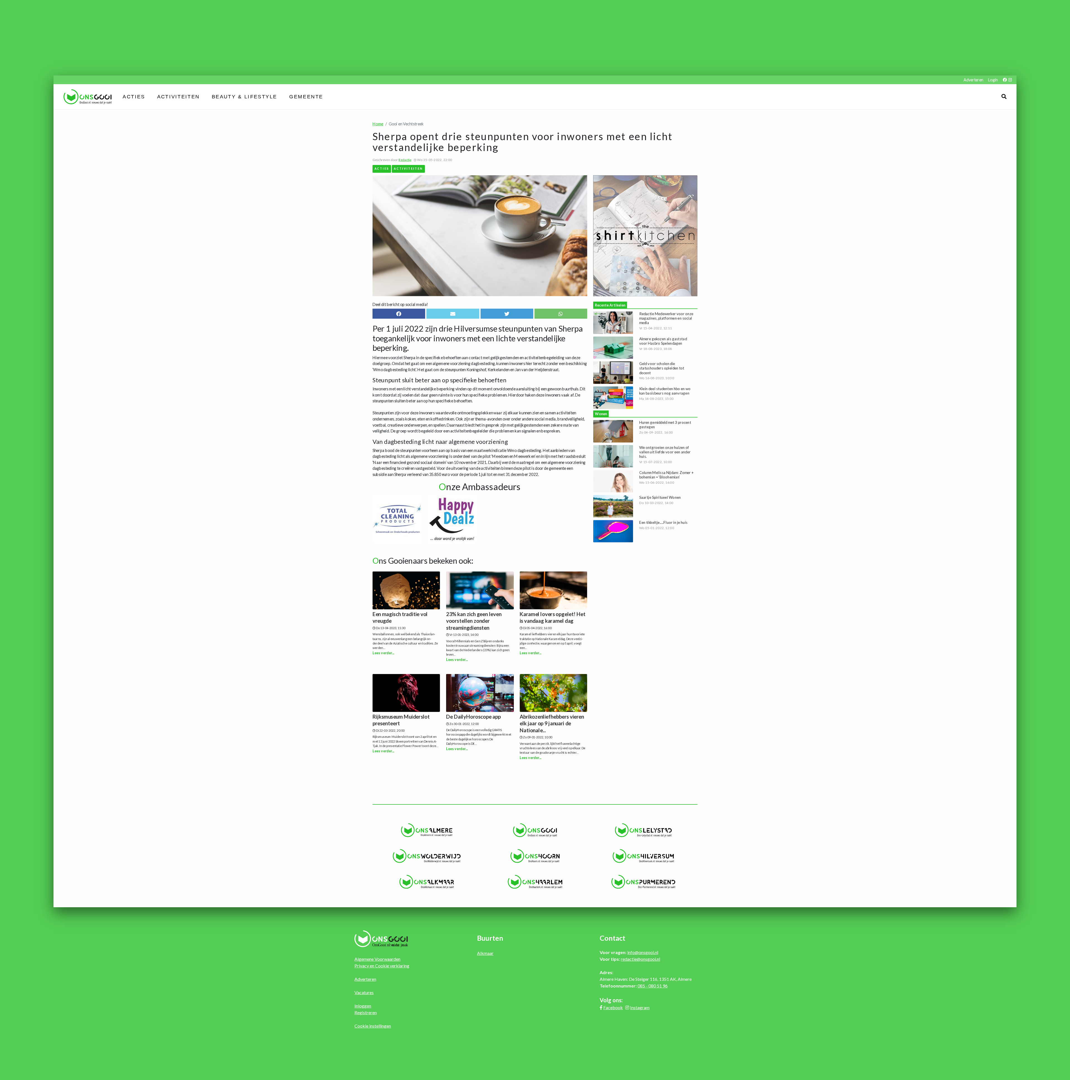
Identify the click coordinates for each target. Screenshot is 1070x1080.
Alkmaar (485, 953)
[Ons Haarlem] (535, 882)
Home (378, 123)
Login (993, 79)
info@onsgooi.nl (642, 952)
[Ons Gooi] (535, 830)
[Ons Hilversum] (643, 856)
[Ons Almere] (427, 830)
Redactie (404, 160)
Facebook (613, 1007)
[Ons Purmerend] (643, 882)
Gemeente (306, 96)
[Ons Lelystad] (643, 830)
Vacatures (364, 992)
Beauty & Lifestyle (244, 96)
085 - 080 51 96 (653, 985)
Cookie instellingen (372, 1025)
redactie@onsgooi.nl (640, 959)
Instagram (640, 1007)
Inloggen (362, 1005)
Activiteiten (178, 96)
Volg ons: (611, 1000)
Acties (134, 96)
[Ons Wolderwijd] (427, 856)
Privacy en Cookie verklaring (381, 965)
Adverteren (973, 79)
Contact (612, 938)
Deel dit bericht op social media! (400, 304)
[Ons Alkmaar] (427, 882)
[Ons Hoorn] (535, 856)
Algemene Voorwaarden (377, 959)
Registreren (365, 1012)
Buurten (490, 938)
